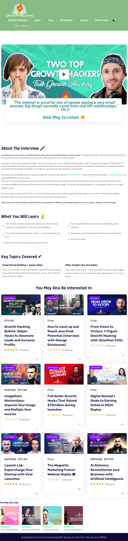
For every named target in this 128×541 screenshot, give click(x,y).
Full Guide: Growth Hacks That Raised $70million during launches (62, 403)
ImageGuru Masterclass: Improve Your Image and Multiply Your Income (20, 405)
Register (24, 26)
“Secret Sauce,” (75, 175)
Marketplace (66, 20)
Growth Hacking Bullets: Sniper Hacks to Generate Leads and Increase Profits (19, 336)
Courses (84, 20)
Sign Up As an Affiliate (96, 537)
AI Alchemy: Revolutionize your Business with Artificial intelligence (106, 472)
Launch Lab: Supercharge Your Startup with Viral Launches (18, 472)
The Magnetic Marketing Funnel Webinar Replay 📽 (61, 469)
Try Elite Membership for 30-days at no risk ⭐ (65, 4)
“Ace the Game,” (115, 175)
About (37, 20)
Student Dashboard (18, 20)
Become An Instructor (74, 537)
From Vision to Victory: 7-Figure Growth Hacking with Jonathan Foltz (106, 333)
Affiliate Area (101, 20)
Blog (50, 20)
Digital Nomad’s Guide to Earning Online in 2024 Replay (103, 403)
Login (16, 26)
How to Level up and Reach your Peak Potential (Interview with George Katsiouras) (63, 336)
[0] (113, 20)
